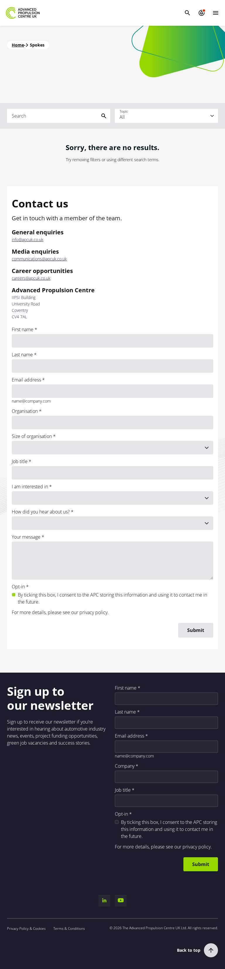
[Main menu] (215, 13)
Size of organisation (32, 436)
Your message (26, 537)
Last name (22, 354)
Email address (26, 380)
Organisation (25, 411)
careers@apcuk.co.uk (31, 278)
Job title (20, 461)
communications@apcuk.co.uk (39, 259)
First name (22, 329)
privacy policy (93, 612)
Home (18, 45)
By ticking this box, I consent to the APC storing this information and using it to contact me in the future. (112, 598)
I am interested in (30, 486)
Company (124, 766)
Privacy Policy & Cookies (26, 928)
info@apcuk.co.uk (27, 240)
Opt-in (18, 586)
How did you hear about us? (41, 511)
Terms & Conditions (69, 928)
